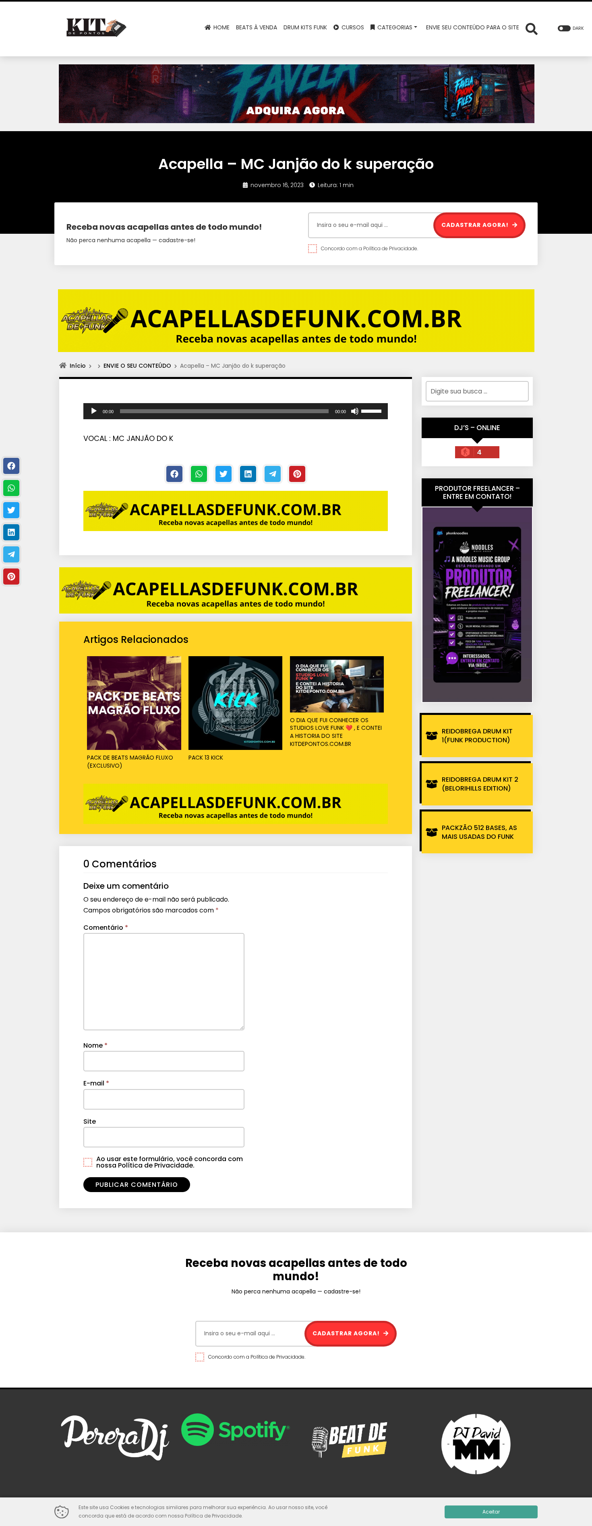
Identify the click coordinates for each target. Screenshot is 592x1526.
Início (78, 366)
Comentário (105, 927)
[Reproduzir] (94, 411)
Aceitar (491, 1511)
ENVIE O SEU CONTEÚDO (137, 366)
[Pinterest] (297, 474)
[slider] (372, 410)
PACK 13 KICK (205, 758)
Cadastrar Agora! (475, 225)
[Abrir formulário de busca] (532, 28)
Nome (95, 1045)
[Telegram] (273, 474)
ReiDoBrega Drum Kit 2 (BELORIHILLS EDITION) (480, 784)
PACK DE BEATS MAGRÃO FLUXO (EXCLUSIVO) (130, 762)
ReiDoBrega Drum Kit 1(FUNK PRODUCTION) (477, 736)
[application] (235, 411)
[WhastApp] (199, 474)
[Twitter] (223, 474)
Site (89, 1121)
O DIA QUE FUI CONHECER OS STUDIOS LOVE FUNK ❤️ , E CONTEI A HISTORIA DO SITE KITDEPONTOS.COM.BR (336, 732)
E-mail (96, 1083)
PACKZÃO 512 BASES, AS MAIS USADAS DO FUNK (479, 832)
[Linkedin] (248, 474)
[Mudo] (355, 411)
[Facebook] (174, 474)
